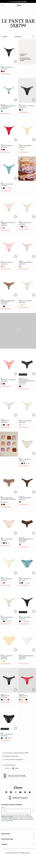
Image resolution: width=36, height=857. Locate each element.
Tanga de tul (5, 421)
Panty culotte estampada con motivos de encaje (27, 381)
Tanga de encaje (6, 67)
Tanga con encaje (7, 184)
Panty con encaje (25, 459)
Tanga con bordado (25, 262)
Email (3, 807)
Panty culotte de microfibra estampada (8, 498)
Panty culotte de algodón (6, 656)
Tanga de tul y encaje (26, 106)
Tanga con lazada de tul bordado (8, 106)
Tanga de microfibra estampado (8, 301)
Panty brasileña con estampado (26, 539)
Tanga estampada (25, 498)
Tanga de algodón (25, 145)
